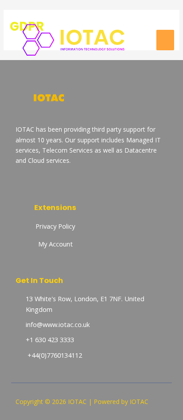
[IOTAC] (79, 40)
